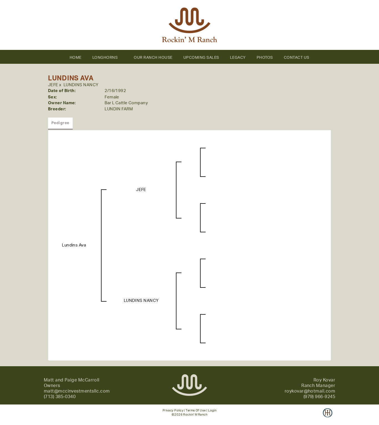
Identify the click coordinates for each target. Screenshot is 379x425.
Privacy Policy (173, 410)
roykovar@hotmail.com (310, 391)
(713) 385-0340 (59, 397)
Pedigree (60, 123)
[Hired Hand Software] (327, 416)
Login (212, 410)
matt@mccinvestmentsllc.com (77, 391)
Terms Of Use (196, 410)
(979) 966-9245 (319, 397)
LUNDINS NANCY (81, 85)
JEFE (53, 85)
